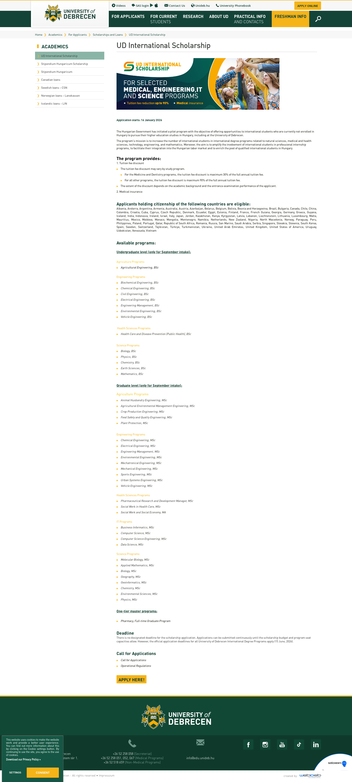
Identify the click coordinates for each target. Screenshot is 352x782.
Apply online (307, 6)
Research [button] (193, 16)
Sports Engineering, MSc (136, 474)
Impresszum (106, 775)
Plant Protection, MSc (134, 423)
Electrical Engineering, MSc (138, 445)
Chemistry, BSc (130, 362)
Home (38, 34)
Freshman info (290, 16)
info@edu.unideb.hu (200, 758)
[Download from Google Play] (152, 5)
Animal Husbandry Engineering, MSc (144, 400)
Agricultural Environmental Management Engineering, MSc (158, 406)
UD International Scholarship (147, 34)
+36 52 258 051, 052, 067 (132, 758)
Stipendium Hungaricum (56, 71)
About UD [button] (218, 16)
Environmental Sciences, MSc (139, 593)
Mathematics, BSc (132, 374)
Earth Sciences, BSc (133, 368)
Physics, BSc (129, 356)
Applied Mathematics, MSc (137, 565)
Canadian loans (50, 79)
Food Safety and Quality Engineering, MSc (146, 417)
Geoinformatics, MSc (133, 582)
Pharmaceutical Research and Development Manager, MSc (157, 501)
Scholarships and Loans (108, 34)
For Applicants (77, 34)
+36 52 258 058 (132, 753)
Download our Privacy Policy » (23, 759)
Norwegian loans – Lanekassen (60, 95)
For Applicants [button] (128, 16)
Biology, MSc (128, 571)
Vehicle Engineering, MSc (136, 485)
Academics (55, 34)
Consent (43, 772)
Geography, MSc (131, 576)
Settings (15, 772)
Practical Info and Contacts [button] (250, 19)
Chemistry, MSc (130, 588)
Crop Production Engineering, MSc (142, 411)
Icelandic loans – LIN (54, 103)
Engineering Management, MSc (140, 451)
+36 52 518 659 (132, 762)
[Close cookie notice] (59, 743)
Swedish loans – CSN (54, 87)
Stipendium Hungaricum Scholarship (64, 63)
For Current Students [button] (163, 19)
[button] (318, 19)
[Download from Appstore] (156, 5)
